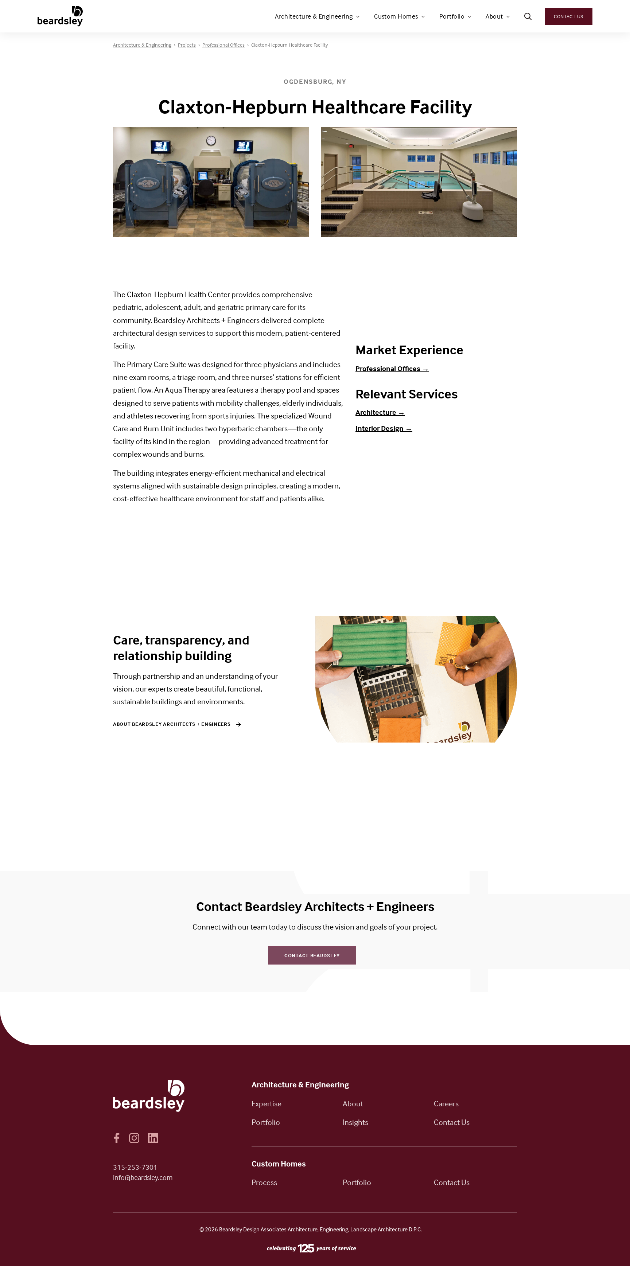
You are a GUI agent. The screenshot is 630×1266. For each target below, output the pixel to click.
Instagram (134, 1138)
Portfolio (451, 16)
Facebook (117, 1138)
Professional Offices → (392, 368)
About (494, 16)
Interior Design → (383, 428)
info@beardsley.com (143, 1177)
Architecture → (380, 412)
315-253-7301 (135, 1167)
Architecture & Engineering (314, 16)
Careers (446, 1103)
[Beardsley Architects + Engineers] (61, 16)
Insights (355, 1122)
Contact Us (568, 16)
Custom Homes (396, 16)
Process (264, 1182)
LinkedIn (153, 1138)
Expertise (266, 1103)
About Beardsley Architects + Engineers (172, 724)
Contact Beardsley (312, 955)
